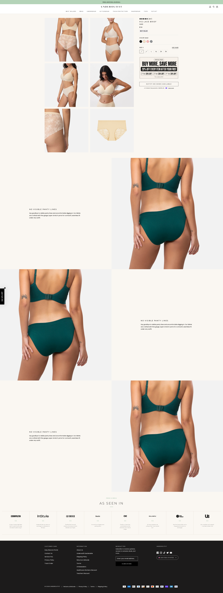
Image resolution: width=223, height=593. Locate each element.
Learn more (171, 88)
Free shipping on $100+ (111, 2)
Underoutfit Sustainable (85, 553)
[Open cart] (217, 7)
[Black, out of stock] (140, 41)
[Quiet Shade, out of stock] (151, 41)
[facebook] (158, 553)
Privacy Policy (49, 560)
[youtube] (171, 553)
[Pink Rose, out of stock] (147, 41)
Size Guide (175, 47)
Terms (79, 563)
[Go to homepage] (111, 7)
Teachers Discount (83, 573)
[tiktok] (164, 553)
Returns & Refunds (83, 560)
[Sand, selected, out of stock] (144, 41)
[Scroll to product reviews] (158, 19)
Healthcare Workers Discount (87, 570)
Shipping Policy (82, 557)
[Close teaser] (5, 288)
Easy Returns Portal (51, 550)
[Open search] (213, 7)
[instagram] (161, 553)
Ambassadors (81, 567)
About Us (80, 550)
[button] (2, 296)
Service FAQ (49, 557)
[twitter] (168, 553)
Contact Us (48, 553)
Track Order (49, 563)
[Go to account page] (210, 7)
